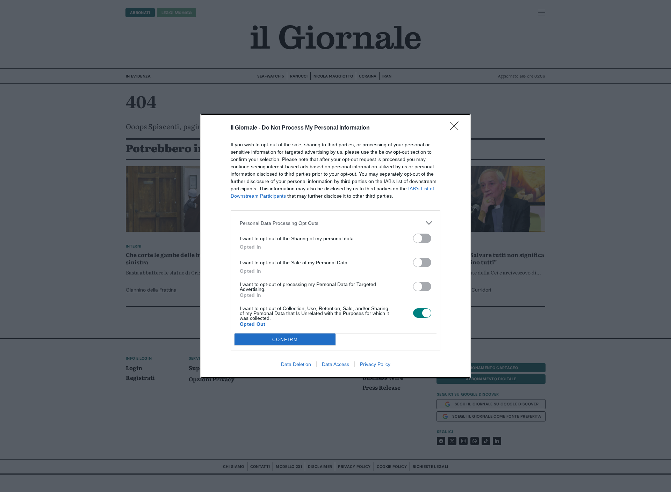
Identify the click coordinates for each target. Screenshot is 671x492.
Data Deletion (296, 364)
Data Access (335, 364)
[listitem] (335, 223)
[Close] (456, 128)
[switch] (422, 238)
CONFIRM (285, 339)
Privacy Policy (375, 364)
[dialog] (335, 246)
